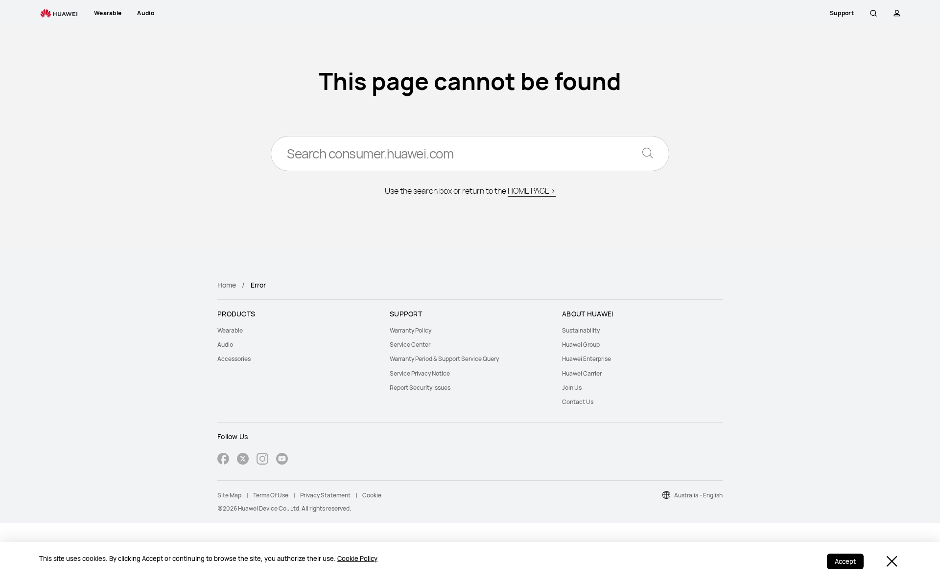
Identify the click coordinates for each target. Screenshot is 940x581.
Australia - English (698, 495)
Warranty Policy (410, 330)
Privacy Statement (325, 495)
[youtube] (282, 460)
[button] (873, 13)
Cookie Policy (357, 558)
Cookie (371, 495)
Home (226, 285)
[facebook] (223, 460)
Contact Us (577, 402)
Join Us (572, 387)
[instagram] (262, 460)
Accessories (234, 359)
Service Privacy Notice (420, 373)
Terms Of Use (270, 495)
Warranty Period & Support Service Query (444, 359)
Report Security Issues (420, 387)
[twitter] (243, 460)
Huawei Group (581, 344)
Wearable (230, 330)
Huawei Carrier (582, 373)
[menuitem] (297, 330)
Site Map (229, 495)
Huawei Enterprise (586, 359)
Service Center (410, 344)
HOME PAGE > (532, 190)
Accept (845, 561)
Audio (225, 344)
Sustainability (581, 330)
